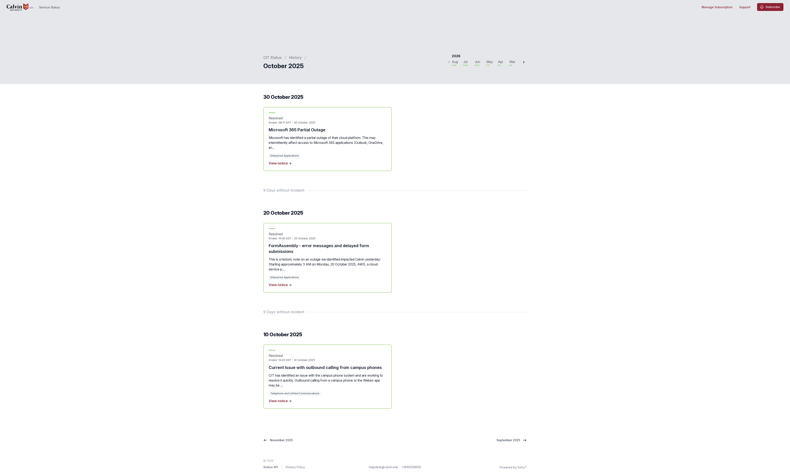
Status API (270, 467)
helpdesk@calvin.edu (383, 467)
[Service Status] (20, 7)
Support (744, 7)
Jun (477, 62)
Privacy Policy (295, 467)
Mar (512, 62)
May (489, 62)
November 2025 (281, 440)
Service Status (49, 7)
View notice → (280, 163)
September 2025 (508, 440)
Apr (500, 62)
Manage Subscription (717, 7)
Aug (455, 62)
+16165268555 (411, 467)
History (295, 57)
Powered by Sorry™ (513, 467)
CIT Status (272, 57)
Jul (465, 62)
